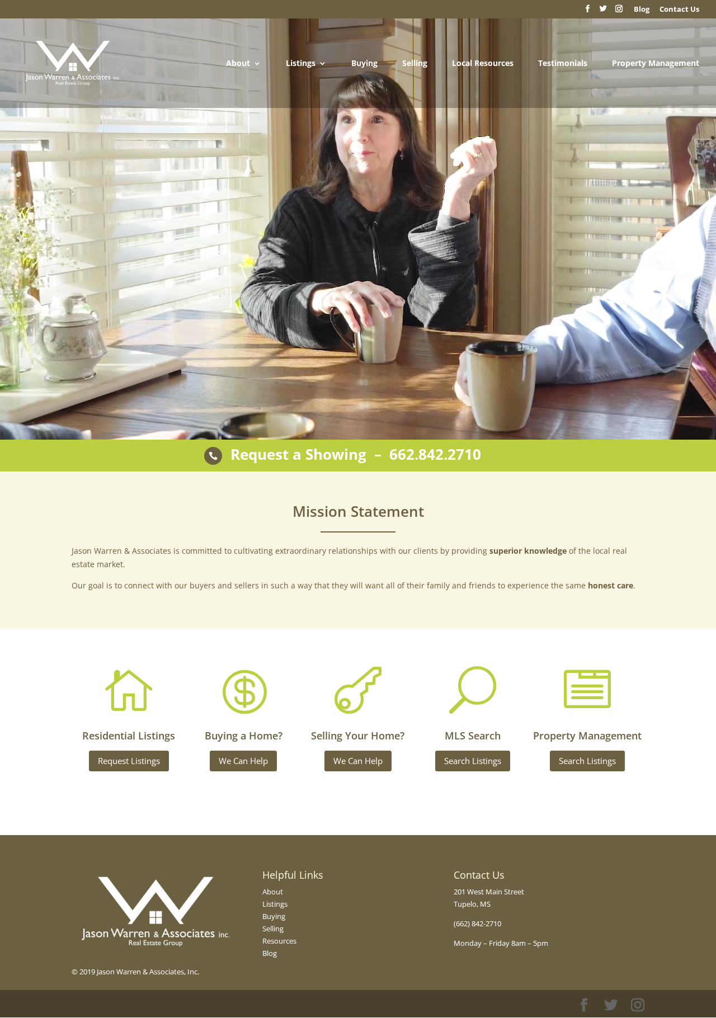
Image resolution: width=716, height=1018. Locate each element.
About (238, 63)
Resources (279, 941)
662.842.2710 (435, 454)
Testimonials (562, 63)
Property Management (655, 63)
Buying (364, 63)
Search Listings (472, 760)
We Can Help (243, 760)
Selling (414, 63)
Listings (300, 63)
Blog (269, 953)
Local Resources (483, 63)
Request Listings (129, 760)
